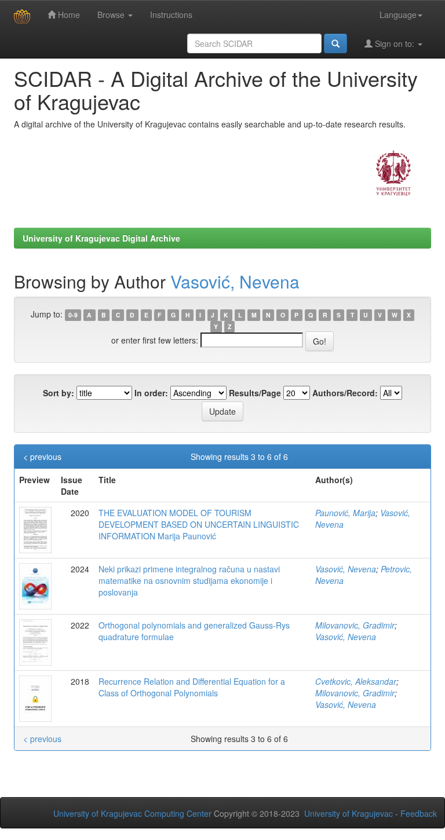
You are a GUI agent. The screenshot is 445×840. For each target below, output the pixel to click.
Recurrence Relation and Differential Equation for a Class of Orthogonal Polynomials (192, 687)
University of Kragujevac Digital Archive (101, 238)
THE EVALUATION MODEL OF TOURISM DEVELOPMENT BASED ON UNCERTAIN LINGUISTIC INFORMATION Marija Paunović (199, 524)
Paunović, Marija (345, 512)
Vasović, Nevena (235, 281)
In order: (151, 393)
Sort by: (58, 393)
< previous (42, 456)
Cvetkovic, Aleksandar (355, 681)
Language (398, 14)
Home (68, 14)
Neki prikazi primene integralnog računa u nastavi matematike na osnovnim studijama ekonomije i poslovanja (189, 580)
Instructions (171, 14)
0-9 (73, 315)
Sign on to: (395, 43)
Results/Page (255, 393)
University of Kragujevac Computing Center (132, 813)
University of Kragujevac (348, 813)
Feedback (418, 813)
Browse (112, 14)
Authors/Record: (345, 393)
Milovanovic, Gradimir (355, 625)
